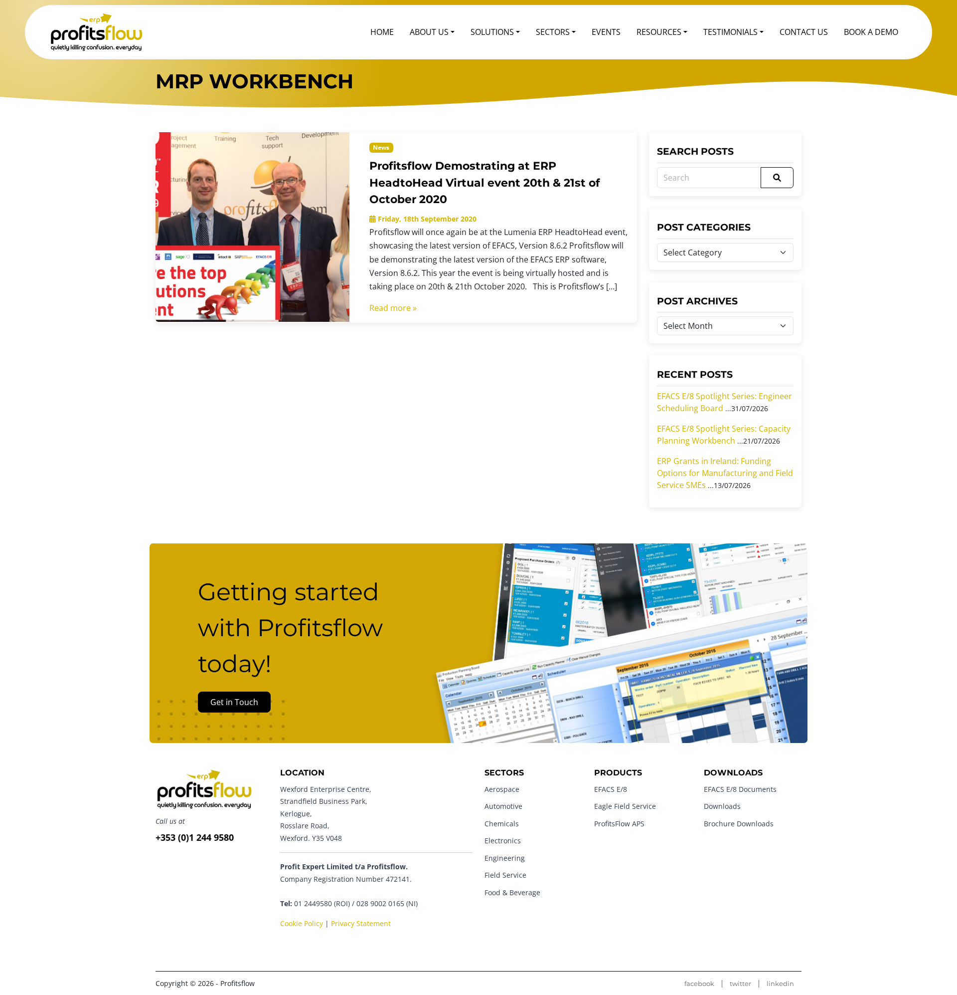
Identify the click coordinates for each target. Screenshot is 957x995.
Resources (659, 31)
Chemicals (501, 823)
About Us (429, 31)
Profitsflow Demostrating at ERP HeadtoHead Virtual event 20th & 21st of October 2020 (484, 182)
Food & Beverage (512, 892)
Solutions (492, 31)
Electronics (502, 840)
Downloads (722, 806)
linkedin (780, 984)
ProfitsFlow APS (619, 823)
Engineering (504, 858)
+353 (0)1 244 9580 (195, 837)
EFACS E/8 (610, 789)
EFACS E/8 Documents (740, 789)
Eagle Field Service (625, 806)
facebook (699, 984)
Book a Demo (871, 31)
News (381, 147)
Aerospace (501, 789)
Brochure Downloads (739, 823)
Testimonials (730, 31)
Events (606, 31)
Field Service (505, 875)
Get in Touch (234, 702)
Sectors (553, 31)
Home (382, 31)
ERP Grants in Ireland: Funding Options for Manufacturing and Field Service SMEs (725, 473)
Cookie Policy (301, 923)
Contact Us (804, 31)
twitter (740, 984)
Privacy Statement (361, 923)
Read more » (393, 307)
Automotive (503, 806)
